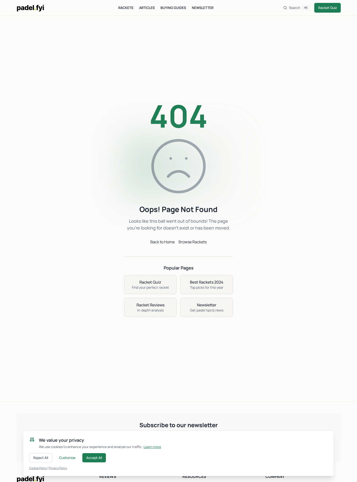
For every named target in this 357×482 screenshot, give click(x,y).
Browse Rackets (192, 242)
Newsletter (202, 7)
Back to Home (162, 242)
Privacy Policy (58, 468)
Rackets (125, 7)
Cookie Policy (38, 468)
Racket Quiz (327, 7)
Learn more (152, 446)
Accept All (94, 457)
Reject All (40, 457)
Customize (67, 457)
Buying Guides (173, 7)
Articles (147, 7)
